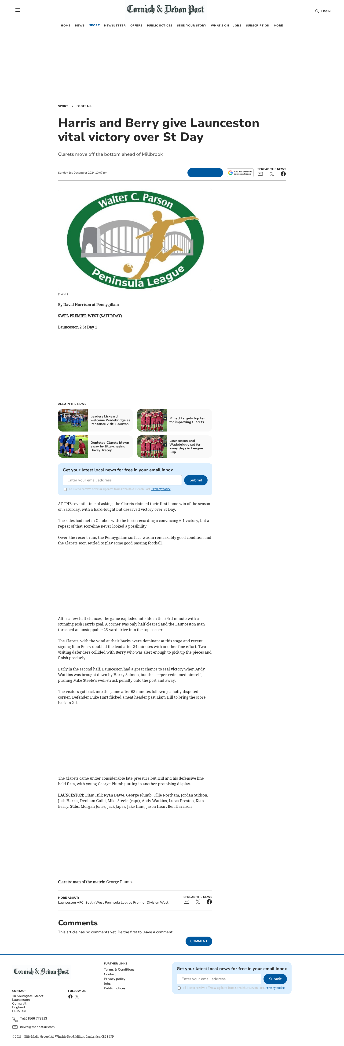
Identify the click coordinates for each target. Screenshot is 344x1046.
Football (84, 106)
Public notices (114, 988)
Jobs (107, 983)
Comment (199, 941)
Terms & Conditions (119, 969)
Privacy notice (161, 489)
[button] (17, 10)
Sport (63, 106)
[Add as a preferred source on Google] (240, 172)
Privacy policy (114, 979)
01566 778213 (36, 1019)
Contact (110, 974)
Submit (196, 480)
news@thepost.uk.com (37, 1027)
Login (325, 11)
